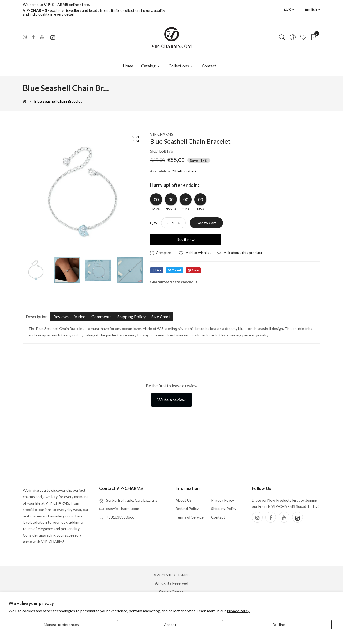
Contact (209, 65)
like (158, 270)
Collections (179, 65)
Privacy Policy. (238, 610)
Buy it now (186, 239)
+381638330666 (120, 517)
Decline (279, 624)
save (195, 270)
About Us (184, 500)
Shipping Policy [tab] (131, 316)
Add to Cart (206, 222)
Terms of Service (190, 517)
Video (79, 316)
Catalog (148, 65)
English (311, 9)
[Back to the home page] (24, 101)
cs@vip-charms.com (122, 508)
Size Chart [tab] (160, 316)
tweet (176, 270)
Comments (101, 316)
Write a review (171, 399)
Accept (170, 624)
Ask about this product (242, 252)
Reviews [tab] (61, 316)
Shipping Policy (223, 508)
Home (128, 65)
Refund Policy (187, 508)
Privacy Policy (222, 500)
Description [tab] (36, 316)
